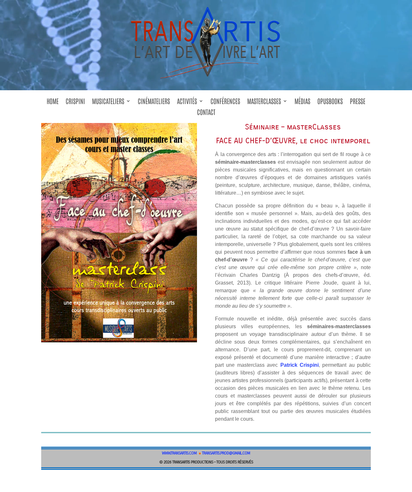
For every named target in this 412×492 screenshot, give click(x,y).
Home (53, 103)
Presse (357, 103)
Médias (302, 103)
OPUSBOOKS (330, 103)
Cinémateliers (154, 103)
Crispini (75, 103)
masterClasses (264, 103)
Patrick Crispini (299, 365)
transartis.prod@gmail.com (226, 453)
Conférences (225, 103)
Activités (187, 103)
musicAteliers (108, 103)
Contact (206, 114)
